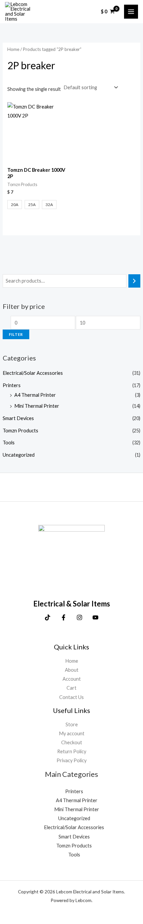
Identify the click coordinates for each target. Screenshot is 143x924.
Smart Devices (18, 418)
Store (72, 724)
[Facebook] (64, 617)
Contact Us (71, 697)
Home (13, 49)
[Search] (134, 281)
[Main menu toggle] (131, 12)
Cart (71, 688)
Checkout (71, 742)
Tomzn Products (20, 430)
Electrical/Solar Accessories (33, 373)
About (71, 670)
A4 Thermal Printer (35, 395)
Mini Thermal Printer (36, 406)
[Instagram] (79, 617)
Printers (12, 385)
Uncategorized (19, 455)
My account (71, 733)
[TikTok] (48, 617)
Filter (16, 334)
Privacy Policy (71, 760)
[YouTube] (95, 617)
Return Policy (71, 751)
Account (72, 679)
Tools (9, 442)
